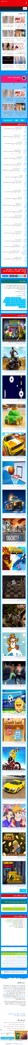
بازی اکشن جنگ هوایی (18, 215)
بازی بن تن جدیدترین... (15, 250)
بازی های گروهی (8, 997)
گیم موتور (7, 303)
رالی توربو (20, 210)
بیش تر (23, 890)
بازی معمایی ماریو (18, 239)
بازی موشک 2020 (18, 203)
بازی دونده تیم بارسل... (17, 190)
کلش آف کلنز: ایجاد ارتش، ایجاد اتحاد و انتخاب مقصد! (14, 1026)
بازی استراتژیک (23, 961)
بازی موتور (20, 293)
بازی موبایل (8, 964)
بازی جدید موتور (22, 301)
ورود (6, 1)
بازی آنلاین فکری (12, 958)
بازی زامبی (12, 963)
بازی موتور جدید (12, 305)
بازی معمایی (13, 964)
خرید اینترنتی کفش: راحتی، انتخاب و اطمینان (16, 1028)
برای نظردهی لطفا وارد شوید (20, 906)
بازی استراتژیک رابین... (16, 245)
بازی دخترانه (16, 963)
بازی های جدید (21, 966)
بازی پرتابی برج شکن (18, 223)
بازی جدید (9, 961)
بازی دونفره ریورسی (17, 149)
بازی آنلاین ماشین (19, 960)
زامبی (17, 301)
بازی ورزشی (11, 966)
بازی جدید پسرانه (7, 301)
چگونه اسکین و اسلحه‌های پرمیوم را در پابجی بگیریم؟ (14, 1022)
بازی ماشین (18, 964)
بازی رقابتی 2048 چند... (18, 257)
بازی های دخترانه (16, 966)
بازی (24, 957)
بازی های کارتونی (21, 996)
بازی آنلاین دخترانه (18, 958)
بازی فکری (4, 963)
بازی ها (7, 305)
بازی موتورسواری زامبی (21, 303)
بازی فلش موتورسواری (21, 305)
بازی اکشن (19, 961)
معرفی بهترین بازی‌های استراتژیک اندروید (16, 1024)
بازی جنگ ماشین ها (18, 231)
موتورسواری (13, 303)
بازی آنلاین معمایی (12, 960)
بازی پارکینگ (19, 163)
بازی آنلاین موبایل (6, 960)
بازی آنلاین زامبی (22, 299)
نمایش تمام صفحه (8, 120)
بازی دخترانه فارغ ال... (17, 135)
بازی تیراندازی (14, 961)
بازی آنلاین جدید (6, 957)
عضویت (2, 1)
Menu (24, 9)
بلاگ (10, 1039)
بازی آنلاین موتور (22, 307)
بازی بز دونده (20, 197)
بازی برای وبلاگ (19, 1039)
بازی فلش (8, 963)
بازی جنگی (22, 963)
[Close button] (27, 1030)
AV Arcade (13, 1043)
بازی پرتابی (6, 966)
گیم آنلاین (12, 301)
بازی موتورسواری (15, 299)
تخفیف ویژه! (7, 1038)
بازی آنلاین (19, 957)
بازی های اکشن (10, 988)
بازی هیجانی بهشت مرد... (17, 180)
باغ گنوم (21, 175)
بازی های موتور (7, 299)
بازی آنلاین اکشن (12, 957)
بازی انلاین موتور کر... (18, 127)
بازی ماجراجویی (23, 964)
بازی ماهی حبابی (19, 156)
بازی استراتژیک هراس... (16, 168)
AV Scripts (20, 1043)
